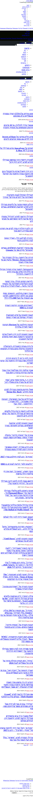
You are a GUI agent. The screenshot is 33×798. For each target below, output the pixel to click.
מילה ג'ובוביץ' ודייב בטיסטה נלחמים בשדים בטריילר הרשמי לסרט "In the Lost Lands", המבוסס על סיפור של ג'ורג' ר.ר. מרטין (17, 599)
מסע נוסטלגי (29, 131)
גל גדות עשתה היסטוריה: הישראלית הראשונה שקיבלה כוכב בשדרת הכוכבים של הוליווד (16, 348)
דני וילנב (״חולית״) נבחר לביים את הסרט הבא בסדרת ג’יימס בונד (16, 229)
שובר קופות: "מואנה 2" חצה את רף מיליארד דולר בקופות (18, 472)
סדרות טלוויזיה (21, 72)
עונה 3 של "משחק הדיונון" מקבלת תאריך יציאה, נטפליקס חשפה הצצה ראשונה (18, 437)
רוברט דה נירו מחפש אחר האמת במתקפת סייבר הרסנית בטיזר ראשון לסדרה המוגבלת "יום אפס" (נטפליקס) (17, 684)
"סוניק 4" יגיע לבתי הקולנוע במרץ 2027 (16, 457)
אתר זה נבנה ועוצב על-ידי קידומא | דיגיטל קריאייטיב (15, 788)
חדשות (26, 48)
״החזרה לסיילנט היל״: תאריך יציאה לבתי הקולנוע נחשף (18, 239)
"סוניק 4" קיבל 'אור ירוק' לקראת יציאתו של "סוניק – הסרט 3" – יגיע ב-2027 (16, 729)
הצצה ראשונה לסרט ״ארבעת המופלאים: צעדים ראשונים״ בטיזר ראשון (19, 425)
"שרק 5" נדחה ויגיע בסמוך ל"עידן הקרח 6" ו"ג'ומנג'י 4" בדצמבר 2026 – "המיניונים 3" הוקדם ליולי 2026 (17, 564)
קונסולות (23, 86)
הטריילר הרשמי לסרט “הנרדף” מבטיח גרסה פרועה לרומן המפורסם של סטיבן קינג (17, 218)
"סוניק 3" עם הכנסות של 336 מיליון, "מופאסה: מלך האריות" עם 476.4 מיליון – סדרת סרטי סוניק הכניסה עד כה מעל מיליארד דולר (16, 614)
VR (25, 19)
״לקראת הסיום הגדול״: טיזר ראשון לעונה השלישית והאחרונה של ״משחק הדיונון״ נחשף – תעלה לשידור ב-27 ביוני (17, 283)
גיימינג (27, 65)
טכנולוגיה (27, 20)
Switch (24, 16)
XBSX (24, 55)
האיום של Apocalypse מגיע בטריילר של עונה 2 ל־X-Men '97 (16, 149)
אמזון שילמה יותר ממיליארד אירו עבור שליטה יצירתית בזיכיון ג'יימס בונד (17, 371)
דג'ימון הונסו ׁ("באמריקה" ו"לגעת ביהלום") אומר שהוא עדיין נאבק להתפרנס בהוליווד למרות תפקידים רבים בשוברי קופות (17, 551)
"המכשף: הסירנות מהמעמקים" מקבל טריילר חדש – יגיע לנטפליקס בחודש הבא (17, 528)
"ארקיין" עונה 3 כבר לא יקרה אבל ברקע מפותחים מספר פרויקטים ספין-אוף (18, 706)
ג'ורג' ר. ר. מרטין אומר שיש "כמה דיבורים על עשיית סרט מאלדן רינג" (18, 381)
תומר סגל (30, 700)
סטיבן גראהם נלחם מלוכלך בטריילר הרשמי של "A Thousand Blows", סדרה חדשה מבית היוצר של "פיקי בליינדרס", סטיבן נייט (18, 494)
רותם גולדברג (29, 386)
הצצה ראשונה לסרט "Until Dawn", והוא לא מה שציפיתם (18, 539)
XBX (24, 11)
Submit (14, 792)
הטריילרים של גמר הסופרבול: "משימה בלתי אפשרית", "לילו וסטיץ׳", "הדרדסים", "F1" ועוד (17, 401)
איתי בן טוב (30, 119)
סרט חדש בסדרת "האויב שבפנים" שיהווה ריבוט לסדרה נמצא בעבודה (19, 448)
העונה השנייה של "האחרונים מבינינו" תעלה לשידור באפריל (17, 587)
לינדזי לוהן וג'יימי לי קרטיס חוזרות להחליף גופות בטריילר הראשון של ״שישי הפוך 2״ (16, 360)
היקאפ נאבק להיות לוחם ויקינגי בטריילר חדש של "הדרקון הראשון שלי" (17, 482)
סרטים (31, 121)
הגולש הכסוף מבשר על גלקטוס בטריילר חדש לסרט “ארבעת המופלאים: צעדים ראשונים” (17, 206)
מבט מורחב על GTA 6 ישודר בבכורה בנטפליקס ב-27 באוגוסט (18, 114)
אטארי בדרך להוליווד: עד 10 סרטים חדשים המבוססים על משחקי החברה (18, 126)
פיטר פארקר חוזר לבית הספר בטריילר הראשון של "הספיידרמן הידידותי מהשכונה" (17, 651)
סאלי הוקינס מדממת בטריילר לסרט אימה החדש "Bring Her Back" (18, 390)
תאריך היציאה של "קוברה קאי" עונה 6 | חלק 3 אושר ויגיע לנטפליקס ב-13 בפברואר (16, 672)
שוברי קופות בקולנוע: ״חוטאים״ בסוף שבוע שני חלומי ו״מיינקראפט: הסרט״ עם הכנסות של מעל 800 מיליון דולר (18, 295)
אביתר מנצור (29, 165)
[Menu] (32, 77)
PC (25, 10)
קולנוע (24, 74)
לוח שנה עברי (25, 786)
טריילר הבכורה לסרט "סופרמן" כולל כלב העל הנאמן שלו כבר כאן (18, 738)
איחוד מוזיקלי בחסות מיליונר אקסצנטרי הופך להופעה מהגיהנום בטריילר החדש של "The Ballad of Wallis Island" (17, 507)
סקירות (24, 95)
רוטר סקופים (26, 785)
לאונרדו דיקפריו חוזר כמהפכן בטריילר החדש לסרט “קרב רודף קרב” (18, 161)
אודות (27, 24)
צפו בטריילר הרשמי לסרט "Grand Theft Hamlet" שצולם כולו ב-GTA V (17, 695)
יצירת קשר (26, 25)
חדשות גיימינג (25, 7)
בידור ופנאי (26, 22)
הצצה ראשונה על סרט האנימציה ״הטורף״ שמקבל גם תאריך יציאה (19, 316)
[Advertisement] (16, 762)
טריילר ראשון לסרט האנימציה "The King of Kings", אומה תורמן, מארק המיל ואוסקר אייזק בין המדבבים (18, 576)
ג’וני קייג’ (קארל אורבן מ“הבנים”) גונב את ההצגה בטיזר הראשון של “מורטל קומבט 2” (17, 173)
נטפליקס (23, 105)
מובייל (24, 17)
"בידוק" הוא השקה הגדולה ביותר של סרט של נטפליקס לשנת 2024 (18, 662)
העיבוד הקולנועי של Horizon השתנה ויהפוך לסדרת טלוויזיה (17, 325)
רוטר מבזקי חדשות (24, 783)
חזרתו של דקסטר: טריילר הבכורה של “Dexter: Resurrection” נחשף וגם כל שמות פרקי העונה (17, 259)
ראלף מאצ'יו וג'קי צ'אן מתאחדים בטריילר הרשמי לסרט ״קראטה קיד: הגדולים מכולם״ (18, 718)
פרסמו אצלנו (25, 35)
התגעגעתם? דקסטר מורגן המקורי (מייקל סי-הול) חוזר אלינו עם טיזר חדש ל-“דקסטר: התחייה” (16, 271)
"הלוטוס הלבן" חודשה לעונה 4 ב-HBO (17, 464)
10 (27, 745)
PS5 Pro (23, 14)
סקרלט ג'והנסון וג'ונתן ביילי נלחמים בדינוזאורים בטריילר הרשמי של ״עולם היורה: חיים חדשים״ (17, 413)
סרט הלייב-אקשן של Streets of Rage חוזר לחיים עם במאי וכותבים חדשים (17, 138)
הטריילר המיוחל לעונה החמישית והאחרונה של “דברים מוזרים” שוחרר (18, 196)
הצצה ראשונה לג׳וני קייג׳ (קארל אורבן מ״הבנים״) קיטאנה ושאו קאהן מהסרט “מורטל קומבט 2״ (17, 336)
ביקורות (24, 8)
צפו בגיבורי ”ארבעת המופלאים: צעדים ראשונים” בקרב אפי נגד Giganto (17, 249)
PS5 (25, 13)
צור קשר (27, 33)
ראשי (28, 5)
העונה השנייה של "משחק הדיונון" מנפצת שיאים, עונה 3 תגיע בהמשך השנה (18, 627)
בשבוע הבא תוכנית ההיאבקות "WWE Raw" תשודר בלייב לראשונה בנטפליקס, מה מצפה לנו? (16, 639)
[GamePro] (26, 43)
